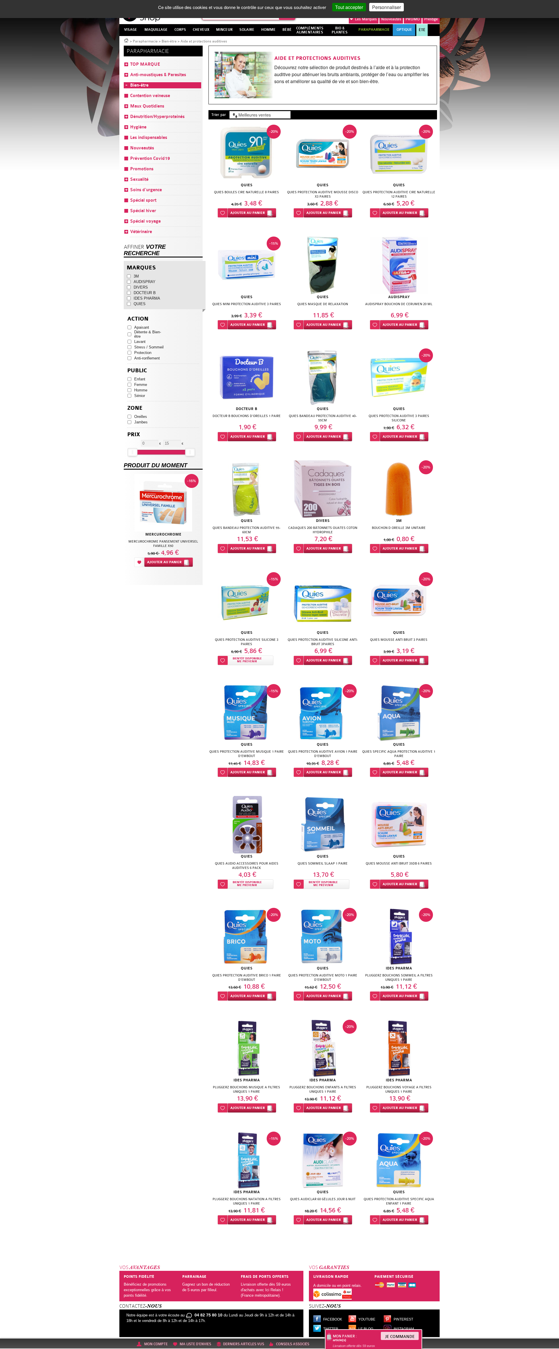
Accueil (126, 40)
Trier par (218, 114)
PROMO (413, 19)
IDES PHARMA (147, 298)
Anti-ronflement (147, 358)
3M (136, 276)
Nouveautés (391, 19)
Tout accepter (349, 7)
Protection (142, 352)
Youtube (366, 1319)
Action (137, 319)
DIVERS (141, 287)
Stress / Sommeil (149, 347)
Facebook (332, 1319)
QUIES (140, 304)
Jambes (141, 422)
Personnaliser (386, 7)
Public (137, 370)
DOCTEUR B (145, 293)
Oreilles (140, 416)
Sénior (139, 395)
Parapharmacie (145, 41)
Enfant (139, 379)
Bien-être (169, 41)
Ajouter (247, 213)
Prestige (431, 19)
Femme (140, 384)
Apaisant (141, 327)
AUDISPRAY (144, 282)
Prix (133, 434)
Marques (366, 19)
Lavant (140, 341)
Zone (135, 408)
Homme (140, 390)
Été (422, 30)
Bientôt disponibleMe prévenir (247, 660)
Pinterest (403, 1319)
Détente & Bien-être (147, 334)
